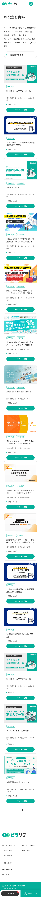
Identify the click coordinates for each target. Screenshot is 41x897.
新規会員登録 (7, 869)
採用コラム (26, 850)
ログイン (5, 874)
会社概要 (5, 886)
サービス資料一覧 (8, 845)
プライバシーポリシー (9, 888)
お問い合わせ (7, 855)
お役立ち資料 (7, 850)
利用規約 (13, 886)
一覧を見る (10, 893)
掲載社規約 (21, 886)
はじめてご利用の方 (29, 845)
